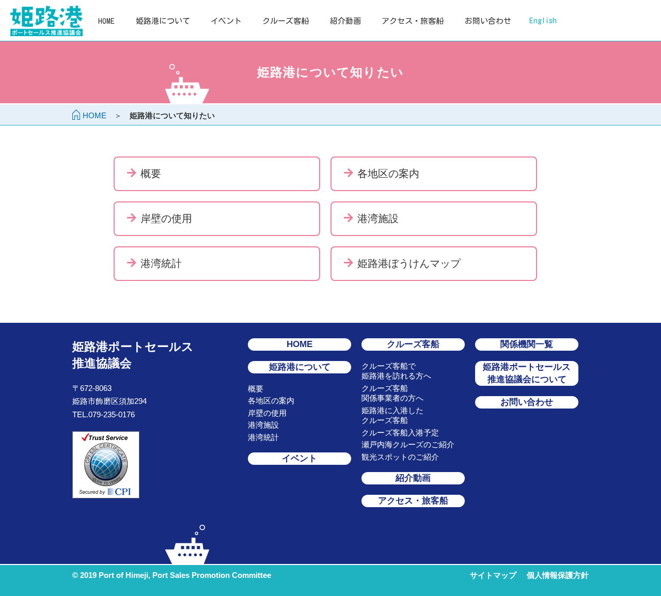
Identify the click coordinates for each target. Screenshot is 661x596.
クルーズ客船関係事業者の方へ (392, 393)
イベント (226, 21)
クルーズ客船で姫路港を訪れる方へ (396, 371)
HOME (106, 21)
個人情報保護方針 (558, 575)
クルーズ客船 (285, 21)
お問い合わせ (488, 21)
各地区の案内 (271, 400)
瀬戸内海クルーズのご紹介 (407, 444)
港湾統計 (263, 437)
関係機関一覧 (526, 344)
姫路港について (163, 21)
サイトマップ (493, 575)
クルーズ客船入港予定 (400, 432)
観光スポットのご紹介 (400, 456)
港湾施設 (263, 424)
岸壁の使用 (267, 413)
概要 (255, 388)
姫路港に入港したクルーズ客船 (392, 415)
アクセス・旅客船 (413, 21)
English (543, 20)
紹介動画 (345, 21)
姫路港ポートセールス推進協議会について (527, 373)
